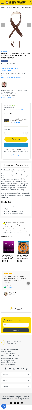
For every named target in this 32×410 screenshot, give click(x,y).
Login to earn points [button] (16, 155)
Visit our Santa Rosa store (9, 359)
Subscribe (16, 330)
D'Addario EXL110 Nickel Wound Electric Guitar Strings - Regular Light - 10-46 (23, 258)
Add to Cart (17, 139)
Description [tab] (8, 165)
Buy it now (16, 145)
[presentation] (28, 235)
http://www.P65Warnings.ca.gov (13, 232)
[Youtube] (23, 369)
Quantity (7, 129)
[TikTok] (27, 369)
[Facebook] (5, 369)
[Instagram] (14, 369)
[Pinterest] (18, 369)
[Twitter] (10, 369)
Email (3, 97)
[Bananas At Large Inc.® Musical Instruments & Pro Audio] (15, 2)
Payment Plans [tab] (22, 165)
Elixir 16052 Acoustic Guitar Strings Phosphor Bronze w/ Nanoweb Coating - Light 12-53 (8, 258)
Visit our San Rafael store (9, 349)
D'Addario (4, 52)
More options (10, 97)
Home (3, 8)
